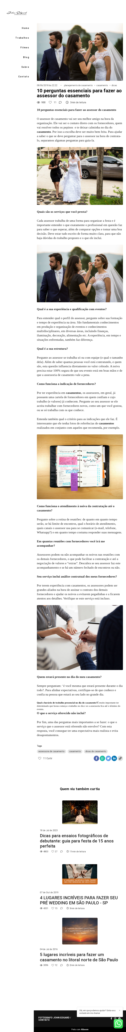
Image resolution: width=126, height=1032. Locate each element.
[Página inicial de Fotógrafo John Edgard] (17, 12)
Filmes (24, 47)
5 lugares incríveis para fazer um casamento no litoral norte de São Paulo (79, 957)
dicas (114, 85)
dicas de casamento (95, 751)
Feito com (80, 1029)
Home (25, 28)
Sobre (25, 67)
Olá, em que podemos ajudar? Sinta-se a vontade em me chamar (97, 1011)
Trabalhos (22, 38)
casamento (102, 85)
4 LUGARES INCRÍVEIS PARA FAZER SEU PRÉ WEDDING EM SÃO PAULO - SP (79, 900)
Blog (26, 57)
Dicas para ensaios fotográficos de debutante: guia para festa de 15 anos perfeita (77, 841)
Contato (23, 76)
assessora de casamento (51, 751)
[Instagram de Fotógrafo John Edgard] (115, 1018)
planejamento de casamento (78, 85)
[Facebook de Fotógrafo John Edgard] (111, 1018)
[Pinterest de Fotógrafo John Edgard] (119, 1018)
